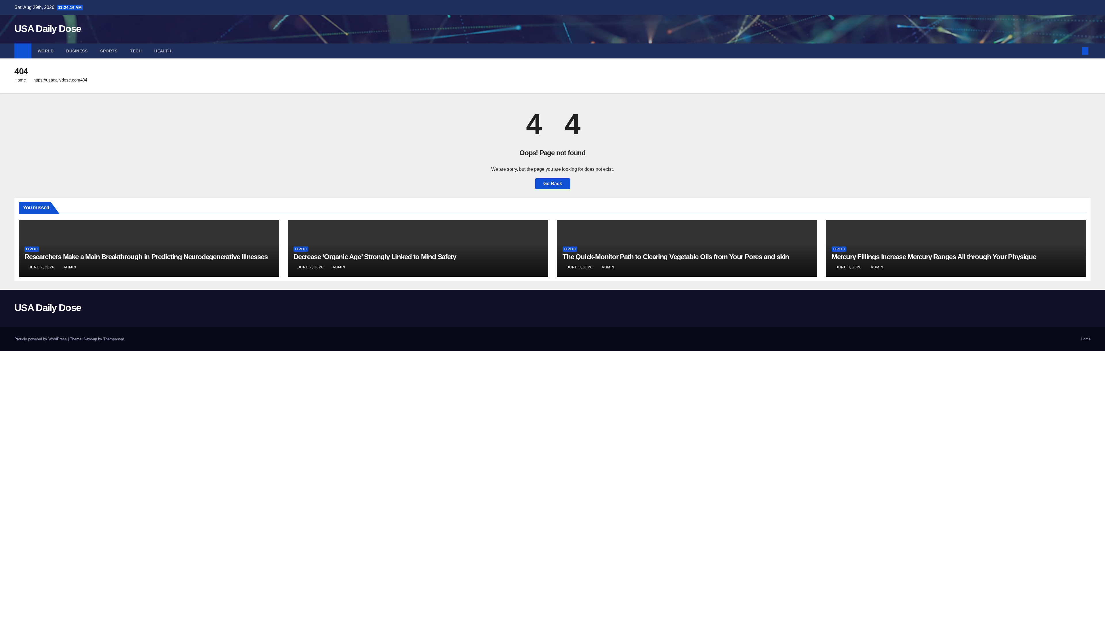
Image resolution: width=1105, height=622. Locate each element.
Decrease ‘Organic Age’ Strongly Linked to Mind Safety (375, 257)
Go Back (552, 183)
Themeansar (113, 339)
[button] (1075, 50)
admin (70, 267)
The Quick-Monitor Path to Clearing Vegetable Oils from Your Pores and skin (676, 257)
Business (76, 51)
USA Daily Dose (47, 28)
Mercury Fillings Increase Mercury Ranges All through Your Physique (934, 257)
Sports (108, 51)
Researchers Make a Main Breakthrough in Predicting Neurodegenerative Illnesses (145, 257)
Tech (136, 51)
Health (162, 51)
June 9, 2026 (42, 267)
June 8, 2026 (580, 267)
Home (20, 79)
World (46, 51)
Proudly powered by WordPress (41, 339)
